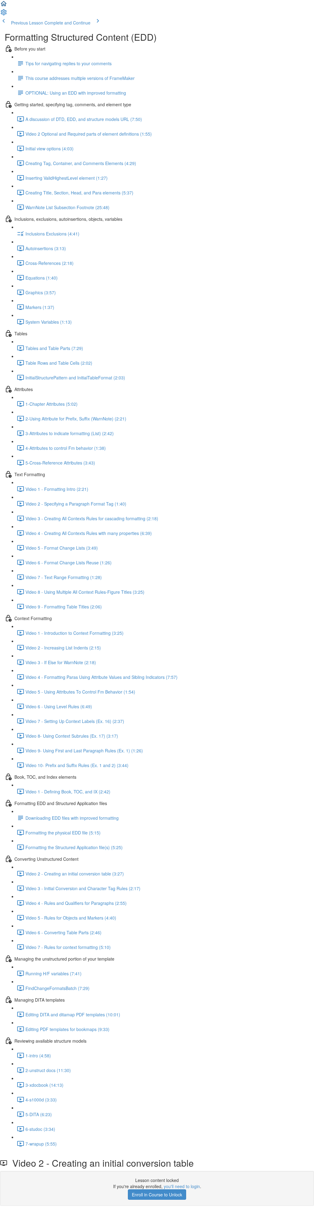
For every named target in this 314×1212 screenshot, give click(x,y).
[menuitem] (3, 14)
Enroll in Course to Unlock (157, 1194)
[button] (3, 5)
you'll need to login (182, 1186)
